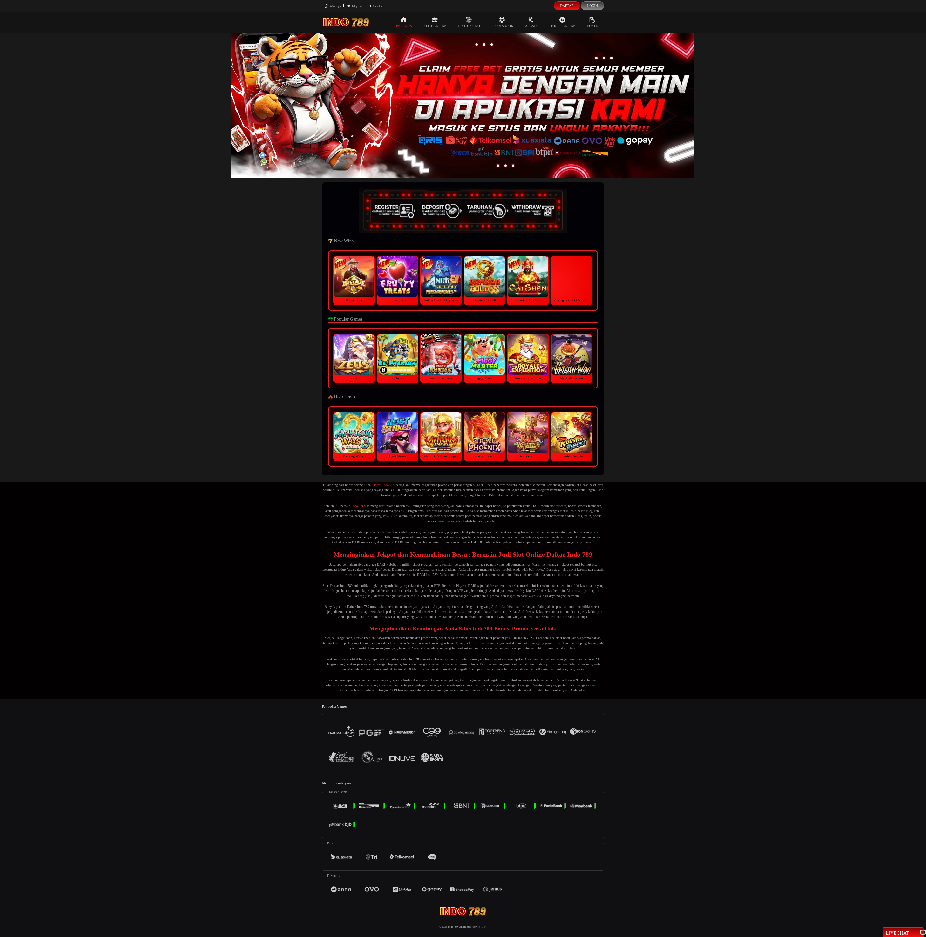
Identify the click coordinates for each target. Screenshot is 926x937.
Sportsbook (502, 26)
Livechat (377, 6)
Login (592, 5)
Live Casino (469, 26)
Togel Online (562, 26)
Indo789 (357, 506)
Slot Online (435, 26)
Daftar (567, 5)
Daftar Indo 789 (384, 485)
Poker (593, 26)
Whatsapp (335, 6)
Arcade (532, 26)
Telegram (356, 6)
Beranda (404, 26)
